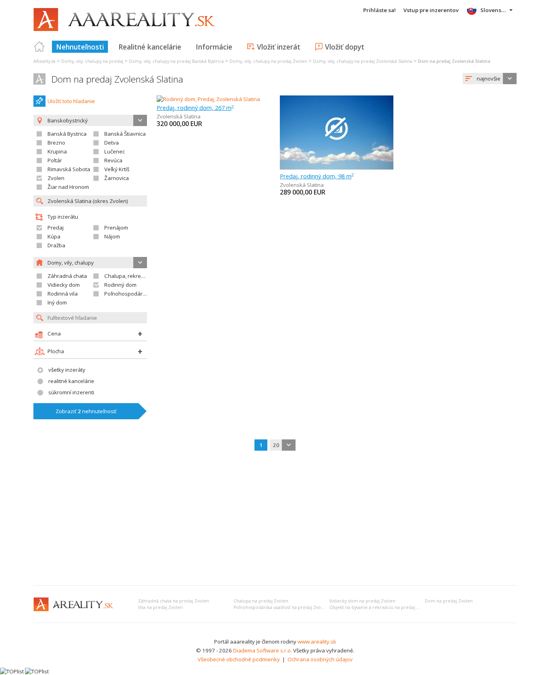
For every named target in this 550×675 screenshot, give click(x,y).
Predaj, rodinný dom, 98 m (317, 176)
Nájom (112, 236)
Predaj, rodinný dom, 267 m (195, 108)
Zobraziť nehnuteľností (86, 411)
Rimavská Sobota (69, 169)
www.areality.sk (317, 641)
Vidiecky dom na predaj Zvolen (362, 601)
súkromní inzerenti (71, 392)
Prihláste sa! (379, 10)
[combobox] (490, 78)
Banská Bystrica (67, 133)
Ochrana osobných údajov (320, 659)
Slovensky (493, 10)
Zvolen (56, 178)
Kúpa (54, 236)
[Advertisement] (275, 518)
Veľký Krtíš (116, 169)
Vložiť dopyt (344, 47)
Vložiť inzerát (278, 47)
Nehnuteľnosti (80, 47)
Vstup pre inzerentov (431, 10)
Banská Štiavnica (125, 133)
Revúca (113, 160)
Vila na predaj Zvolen (160, 607)
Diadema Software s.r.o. (262, 650)
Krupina (57, 151)
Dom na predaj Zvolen (449, 601)
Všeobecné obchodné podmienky (239, 659)
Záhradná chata (67, 276)
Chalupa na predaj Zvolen (261, 601)
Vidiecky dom (64, 284)
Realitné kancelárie (149, 47)
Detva (111, 142)
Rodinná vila (63, 293)
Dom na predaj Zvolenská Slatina (117, 79)
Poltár (55, 160)
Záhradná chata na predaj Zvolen (173, 601)
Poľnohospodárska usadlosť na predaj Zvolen (281, 607)
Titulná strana (39, 47)
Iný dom (57, 302)
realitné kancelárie (71, 381)
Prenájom (116, 227)
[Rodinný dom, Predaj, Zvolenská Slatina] (208, 99)
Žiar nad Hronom (68, 186)
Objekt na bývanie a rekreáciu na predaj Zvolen (380, 607)
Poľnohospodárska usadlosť (139, 293)
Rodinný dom (120, 284)
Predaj (56, 227)
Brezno (56, 142)
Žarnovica (116, 178)
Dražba (56, 245)
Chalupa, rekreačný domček (138, 276)
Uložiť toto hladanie (71, 101)
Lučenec (114, 151)
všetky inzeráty (66, 369)
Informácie (214, 47)
